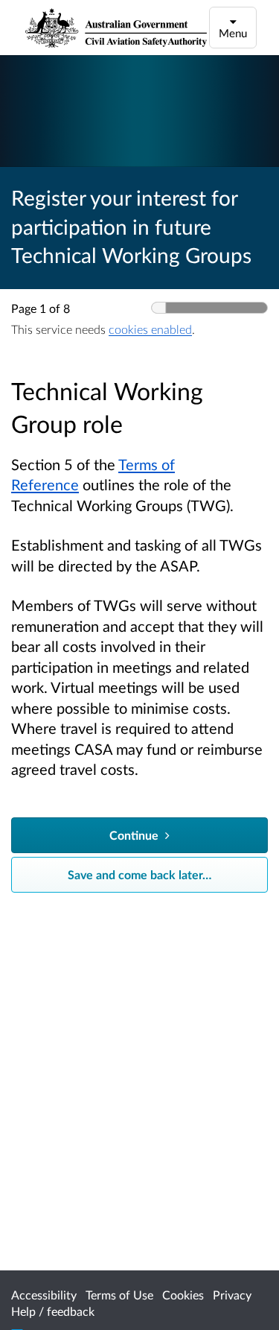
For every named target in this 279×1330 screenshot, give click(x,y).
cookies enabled (150, 329)
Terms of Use (119, 1295)
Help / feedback (52, 1311)
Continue (135, 835)
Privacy (232, 1295)
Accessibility (44, 1295)
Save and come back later (139, 874)
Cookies (183, 1295)
